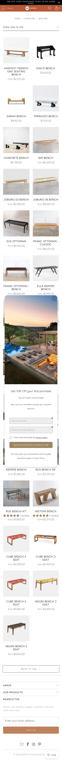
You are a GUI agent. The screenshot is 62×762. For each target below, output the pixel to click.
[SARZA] (31, 8)
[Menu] (1, 8)
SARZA (24, 754)
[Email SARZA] (22, 745)
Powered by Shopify (39, 754)
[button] (11, 515)
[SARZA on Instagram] (33, 745)
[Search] (50, 8)
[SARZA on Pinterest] (39, 745)
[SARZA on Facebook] (27, 745)
